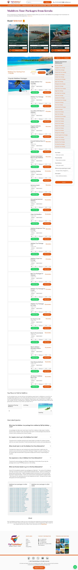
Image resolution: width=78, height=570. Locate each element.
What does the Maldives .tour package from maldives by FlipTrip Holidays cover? (29, 426)
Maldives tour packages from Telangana (18, 496)
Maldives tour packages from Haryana (17, 503)
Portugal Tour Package (59, 132)
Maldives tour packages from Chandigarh (40, 505)
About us (28, 540)
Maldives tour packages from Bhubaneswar (41, 507)
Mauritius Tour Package (60, 142)
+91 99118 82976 (58, 2)
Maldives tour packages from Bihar (17, 505)
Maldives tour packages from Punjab (17, 502)
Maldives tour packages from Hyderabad (40, 493)
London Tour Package (59, 137)
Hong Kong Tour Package (60, 79)
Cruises (49, 5)
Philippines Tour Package (60, 83)
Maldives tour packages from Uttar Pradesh (19, 493)
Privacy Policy (28, 546)
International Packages (14, 5)
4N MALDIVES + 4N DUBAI (60, 45)
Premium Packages (27, 5)
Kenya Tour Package (59, 86)
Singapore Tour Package (60, 67)
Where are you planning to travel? (63, 168)
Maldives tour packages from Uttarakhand (18, 510)
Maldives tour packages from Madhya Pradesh (19, 499)
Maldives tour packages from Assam (17, 511)
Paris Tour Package (59, 104)
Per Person (32, 86)
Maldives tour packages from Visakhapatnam (41, 506)
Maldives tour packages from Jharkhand (18, 508)
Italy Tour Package (59, 109)
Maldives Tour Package (59, 139)
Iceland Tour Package (59, 121)
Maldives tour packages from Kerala (17, 501)
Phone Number (58, 157)
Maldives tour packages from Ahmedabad (40, 497)
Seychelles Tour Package (60, 146)
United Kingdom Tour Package (61, 135)
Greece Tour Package (59, 111)
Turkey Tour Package (59, 102)
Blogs (27, 543)
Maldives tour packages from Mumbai (40, 489)
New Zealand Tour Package (60, 100)
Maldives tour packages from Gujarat (17, 492)
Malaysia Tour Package (59, 74)
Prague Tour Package (59, 130)
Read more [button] (30, 16)
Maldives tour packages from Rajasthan (18, 497)
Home (27, 539)
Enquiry (66, 58)
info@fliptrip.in (67, 2)
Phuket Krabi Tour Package (60, 72)
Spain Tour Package (59, 114)
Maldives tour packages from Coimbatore (40, 503)
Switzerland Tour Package (60, 107)
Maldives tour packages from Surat (39, 499)
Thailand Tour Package (59, 70)
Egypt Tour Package (59, 90)
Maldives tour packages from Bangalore (40, 490)
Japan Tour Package (59, 81)
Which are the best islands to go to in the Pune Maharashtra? (26, 467)
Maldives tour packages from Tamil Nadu (18, 489)
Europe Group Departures (39, 5)
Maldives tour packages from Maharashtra (18, 488)
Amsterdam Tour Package (60, 116)
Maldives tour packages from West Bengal (18, 494)
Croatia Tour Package (59, 128)
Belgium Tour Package (59, 125)
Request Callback (19, 50)
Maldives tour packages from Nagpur (39, 508)
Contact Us (61, 5)
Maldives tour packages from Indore (39, 502)
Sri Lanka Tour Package (60, 144)
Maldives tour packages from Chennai (40, 492)
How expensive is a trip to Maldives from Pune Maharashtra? (25, 458)
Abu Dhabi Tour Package (60, 93)
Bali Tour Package (58, 65)
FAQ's (27, 545)
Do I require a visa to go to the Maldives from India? (23, 437)
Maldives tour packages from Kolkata (39, 494)
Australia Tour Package (59, 97)
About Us (54, 5)
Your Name (57, 152)
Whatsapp (35, 92)
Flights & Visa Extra (39, 86)
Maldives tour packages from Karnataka (18, 490)
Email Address (58, 163)
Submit (64, 182)
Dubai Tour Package (59, 95)
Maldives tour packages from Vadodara (40, 511)
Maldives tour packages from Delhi (39, 488)
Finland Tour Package (59, 118)
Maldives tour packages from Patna (39, 510)
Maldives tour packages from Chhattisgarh (18, 507)
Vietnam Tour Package (59, 77)
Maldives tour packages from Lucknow (40, 501)
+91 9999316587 (42, 542)
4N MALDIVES (18, 45)
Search (47, 2)
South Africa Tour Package (60, 88)
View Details (47, 92)
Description (57, 173)
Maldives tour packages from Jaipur (39, 498)
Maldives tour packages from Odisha (17, 506)
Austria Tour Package (59, 123)
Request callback (39, 567)
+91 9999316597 (42, 539)
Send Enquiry (41, 72)
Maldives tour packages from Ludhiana (40, 512)
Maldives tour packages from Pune (39, 496)
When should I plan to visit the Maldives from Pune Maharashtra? (27, 446)
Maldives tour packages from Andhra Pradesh (19, 498)
